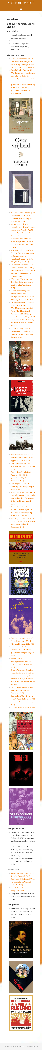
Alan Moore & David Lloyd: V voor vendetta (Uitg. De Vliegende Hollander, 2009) (23, 882)
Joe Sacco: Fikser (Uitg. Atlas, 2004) (23, 707)
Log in (36, 1046)
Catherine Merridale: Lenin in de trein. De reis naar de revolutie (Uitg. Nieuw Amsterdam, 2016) (22, 305)
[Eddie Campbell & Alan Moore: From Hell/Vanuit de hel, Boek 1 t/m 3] (21, 769)
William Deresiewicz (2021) (20, 270)
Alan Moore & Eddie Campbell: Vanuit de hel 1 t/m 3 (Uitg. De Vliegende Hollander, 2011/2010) (22, 641)
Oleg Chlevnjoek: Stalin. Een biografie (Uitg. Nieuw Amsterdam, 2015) (23, 466)
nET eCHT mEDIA (21, 3)
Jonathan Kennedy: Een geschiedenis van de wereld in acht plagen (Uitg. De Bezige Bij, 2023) (23, 227)
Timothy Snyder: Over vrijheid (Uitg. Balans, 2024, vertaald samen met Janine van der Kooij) (23, 73)
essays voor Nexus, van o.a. (20, 264)
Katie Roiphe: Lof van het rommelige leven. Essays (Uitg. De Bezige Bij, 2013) (22, 486)
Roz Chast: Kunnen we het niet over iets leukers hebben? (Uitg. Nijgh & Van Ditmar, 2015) (22, 457)
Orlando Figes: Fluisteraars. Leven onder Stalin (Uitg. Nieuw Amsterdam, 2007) (23, 690)
